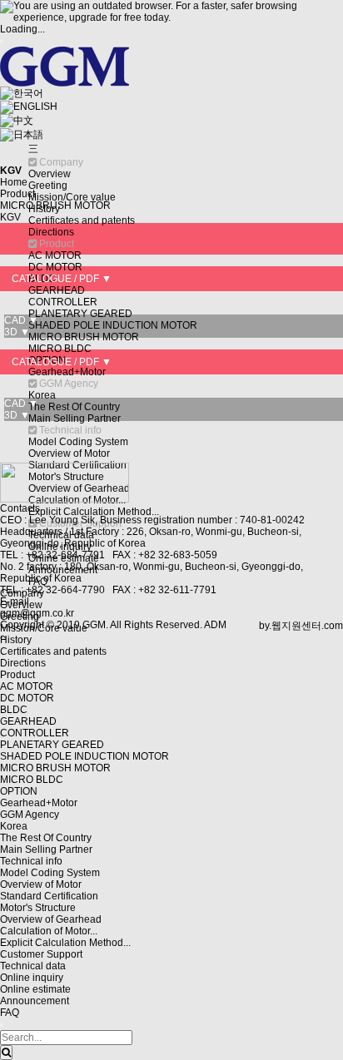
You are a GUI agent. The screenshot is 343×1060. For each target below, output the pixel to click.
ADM (215, 625)
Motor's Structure (38, 908)
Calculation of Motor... (48, 931)
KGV (10, 217)
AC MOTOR (55, 255)
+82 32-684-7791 (66, 555)
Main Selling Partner (74, 418)
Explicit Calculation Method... (93, 512)
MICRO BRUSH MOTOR (83, 337)
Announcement (34, 1001)
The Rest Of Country (74, 407)
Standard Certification (49, 896)
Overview (49, 174)
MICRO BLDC (60, 348)
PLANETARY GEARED (80, 313)
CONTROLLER (62, 302)
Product (17, 675)
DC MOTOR (55, 267)
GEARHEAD (56, 290)
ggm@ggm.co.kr (37, 613)
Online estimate (35, 989)
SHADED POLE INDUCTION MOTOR (112, 325)
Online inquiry (31, 977)
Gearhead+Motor (67, 372)
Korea (42, 395)
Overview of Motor (69, 453)
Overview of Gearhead (51, 919)
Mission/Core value (72, 197)
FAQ (9, 1012)
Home (13, 182)
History (16, 640)
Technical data (33, 966)
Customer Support (41, 954)
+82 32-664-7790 (65, 590)
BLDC (13, 710)
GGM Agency (29, 814)
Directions (51, 232)
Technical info (31, 861)
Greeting (47, 185)
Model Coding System (78, 442)
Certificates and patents (81, 220)
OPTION (18, 791)
